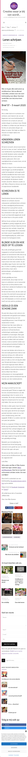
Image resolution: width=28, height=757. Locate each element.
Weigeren (14, 747)
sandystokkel (8, 43)
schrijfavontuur (7, 537)
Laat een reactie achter (8, 47)
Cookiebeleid (10, 755)
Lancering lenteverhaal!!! (15, 696)
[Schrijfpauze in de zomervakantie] (5, 674)
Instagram (21, 487)
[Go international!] (5, 684)
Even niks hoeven (19, 602)
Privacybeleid (16, 755)
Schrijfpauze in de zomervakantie (11, 679)
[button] (26, 731)
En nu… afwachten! (13, 704)
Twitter (6, 489)
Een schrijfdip (5, 602)
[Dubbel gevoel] (5, 710)
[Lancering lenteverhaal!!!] (5, 693)
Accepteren (14, 744)
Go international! (12, 687)
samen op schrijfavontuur (10, 35)
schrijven (21, 35)
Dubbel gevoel (12, 712)
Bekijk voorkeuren (14, 751)
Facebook (14, 487)
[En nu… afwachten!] (5, 701)
